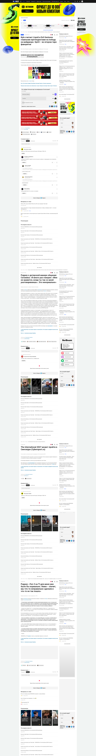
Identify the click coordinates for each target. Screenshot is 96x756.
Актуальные (32, 151)
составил (30, 80)
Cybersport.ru (26, 486)
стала (53, 474)
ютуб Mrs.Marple (26, 349)
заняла (29, 646)
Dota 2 (24, 280)
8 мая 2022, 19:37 (27, 188)
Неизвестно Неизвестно (28, 167)
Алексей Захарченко (28, 187)
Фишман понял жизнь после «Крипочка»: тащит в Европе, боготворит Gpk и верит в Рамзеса (39, 85)
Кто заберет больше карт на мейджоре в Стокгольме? (36, 89)
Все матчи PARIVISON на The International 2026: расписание (31, 237)
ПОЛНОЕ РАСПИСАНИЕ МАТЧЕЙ (48, 30)
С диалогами (54, 151)
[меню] (21, 1)
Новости (26, 280)
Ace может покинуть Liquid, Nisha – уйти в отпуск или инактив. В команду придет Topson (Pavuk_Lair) (66, 48)
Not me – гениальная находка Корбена (28, 343)
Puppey (25, 300)
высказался (50, 336)
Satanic (45, 301)
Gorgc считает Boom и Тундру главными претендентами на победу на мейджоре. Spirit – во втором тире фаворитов (38, 219)
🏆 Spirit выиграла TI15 (25, 707)
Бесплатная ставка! (27, 159)
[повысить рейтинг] (52, 173)
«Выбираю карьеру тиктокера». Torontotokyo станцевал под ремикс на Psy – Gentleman (67, 81)
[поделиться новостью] (57, 35)
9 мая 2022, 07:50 (27, 200)
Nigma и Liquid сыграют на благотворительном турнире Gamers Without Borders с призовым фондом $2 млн (39, 225)
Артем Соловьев (28, 176)
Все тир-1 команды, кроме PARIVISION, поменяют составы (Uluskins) (66, 340)
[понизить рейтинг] (57, 173)
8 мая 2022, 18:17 (26, 168)
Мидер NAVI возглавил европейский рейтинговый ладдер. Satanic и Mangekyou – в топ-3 (67, 41)
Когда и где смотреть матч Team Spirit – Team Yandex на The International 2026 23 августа (36, 253)
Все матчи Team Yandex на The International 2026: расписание (32, 245)
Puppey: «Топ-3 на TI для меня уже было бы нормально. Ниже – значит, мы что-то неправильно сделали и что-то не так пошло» (67, 68)
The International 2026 (27, 610)
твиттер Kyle (26, 139)
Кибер (21, 280)
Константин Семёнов (29, 347)
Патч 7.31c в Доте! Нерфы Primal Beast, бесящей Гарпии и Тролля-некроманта (36, 83)
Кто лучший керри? (65, 118)
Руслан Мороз (27, 138)
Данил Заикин (27, 199)
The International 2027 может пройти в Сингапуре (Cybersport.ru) (66, 61)
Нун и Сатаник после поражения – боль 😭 (28, 703)
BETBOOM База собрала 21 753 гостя (65, 36)
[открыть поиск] (75, 1)
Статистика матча (30, 27)
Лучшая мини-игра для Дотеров (30, 367)
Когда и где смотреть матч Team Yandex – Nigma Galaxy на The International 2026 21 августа (37, 269)
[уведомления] (77, 1)
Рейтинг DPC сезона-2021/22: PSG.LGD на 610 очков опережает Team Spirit (34, 214)
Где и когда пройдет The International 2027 (66, 94)
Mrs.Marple (40, 300)
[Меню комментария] (57, 167)
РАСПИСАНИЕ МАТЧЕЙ (24, 17)
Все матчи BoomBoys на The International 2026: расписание (31, 257)
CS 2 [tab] (21, 20)
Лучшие (27, 151)
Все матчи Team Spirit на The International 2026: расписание (31, 241)
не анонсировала (31, 473)
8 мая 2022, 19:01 (27, 177)
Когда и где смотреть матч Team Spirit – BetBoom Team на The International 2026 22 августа (37, 261)
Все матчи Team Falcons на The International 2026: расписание (32, 265)
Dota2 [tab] (25, 20)
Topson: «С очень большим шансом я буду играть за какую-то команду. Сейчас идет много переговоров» (66, 75)
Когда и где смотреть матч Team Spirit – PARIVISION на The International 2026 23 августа (36, 249)
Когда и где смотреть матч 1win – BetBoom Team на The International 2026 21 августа (36, 273)
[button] (57, 167)
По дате (22, 151)
